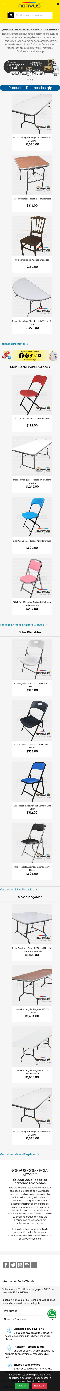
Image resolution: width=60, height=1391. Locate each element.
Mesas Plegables (30, 897)
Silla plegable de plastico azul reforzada (32, 541)
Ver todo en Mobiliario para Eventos (24, 625)
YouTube (20, 1265)
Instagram (27, 1265)
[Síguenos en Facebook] (30, 355)
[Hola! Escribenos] (51, 1313)
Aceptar (22, 1385)
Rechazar (39, 1385)
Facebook (6, 1265)
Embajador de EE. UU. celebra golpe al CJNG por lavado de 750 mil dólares (28, 1291)
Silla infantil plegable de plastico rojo (32, 418)
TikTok (34, 1265)
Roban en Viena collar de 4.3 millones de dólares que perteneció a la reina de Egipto (28, 1301)
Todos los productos (15, 344)
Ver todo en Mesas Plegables (20, 1154)
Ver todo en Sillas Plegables (19, 890)
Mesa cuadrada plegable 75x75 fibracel (32, 198)
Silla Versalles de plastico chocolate (32, 260)
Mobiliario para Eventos (30, 367)
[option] (30, 68)
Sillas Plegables (30, 632)
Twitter (13, 1265)
